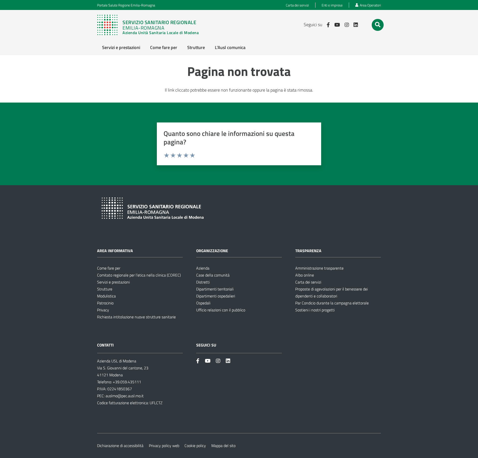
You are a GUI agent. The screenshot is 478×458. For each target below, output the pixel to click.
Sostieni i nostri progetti (315, 310)
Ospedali (203, 303)
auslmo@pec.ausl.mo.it (125, 396)
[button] (378, 24)
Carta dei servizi (308, 282)
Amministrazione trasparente (319, 268)
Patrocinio (105, 303)
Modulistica (106, 296)
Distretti (203, 282)
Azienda (202, 268)
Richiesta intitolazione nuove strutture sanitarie (136, 317)
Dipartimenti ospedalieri (215, 296)
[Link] (150, 25)
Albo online (304, 275)
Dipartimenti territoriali (215, 289)
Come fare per (108, 268)
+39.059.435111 (126, 382)
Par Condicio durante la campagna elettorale (332, 303)
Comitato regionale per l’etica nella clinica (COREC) (139, 275)
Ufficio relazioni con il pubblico (220, 310)
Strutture (104, 289)
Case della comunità (213, 275)
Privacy (103, 310)
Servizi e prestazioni (113, 282)
